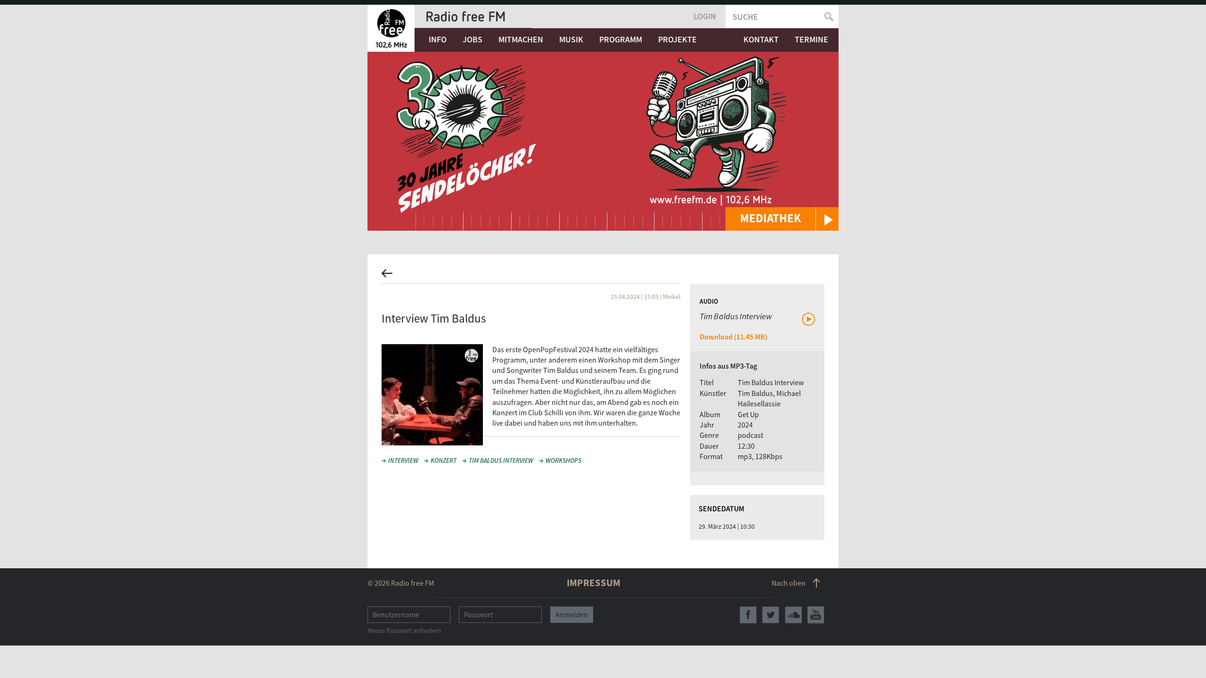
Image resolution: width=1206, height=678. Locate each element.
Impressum (593, 582)
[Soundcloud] (793, 614)
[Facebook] (748, 614)
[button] (782, 219)
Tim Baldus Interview (501, 460)
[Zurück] (603, 276)
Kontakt (761, 39)
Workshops (563, 460)
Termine (811, 39)
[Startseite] (391, 28)
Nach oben (789, 583)
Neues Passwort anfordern (404, 630)
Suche (745, 16)
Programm (620, 39)
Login (704, 16)
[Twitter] (770, 614)
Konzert (443, 460)
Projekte (677, 39)
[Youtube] (815, 614)
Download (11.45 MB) (733, 336)
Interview (403, 460)
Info (438, 39)
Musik (571, 39)
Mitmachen (520, 39)
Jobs (472, 39)
